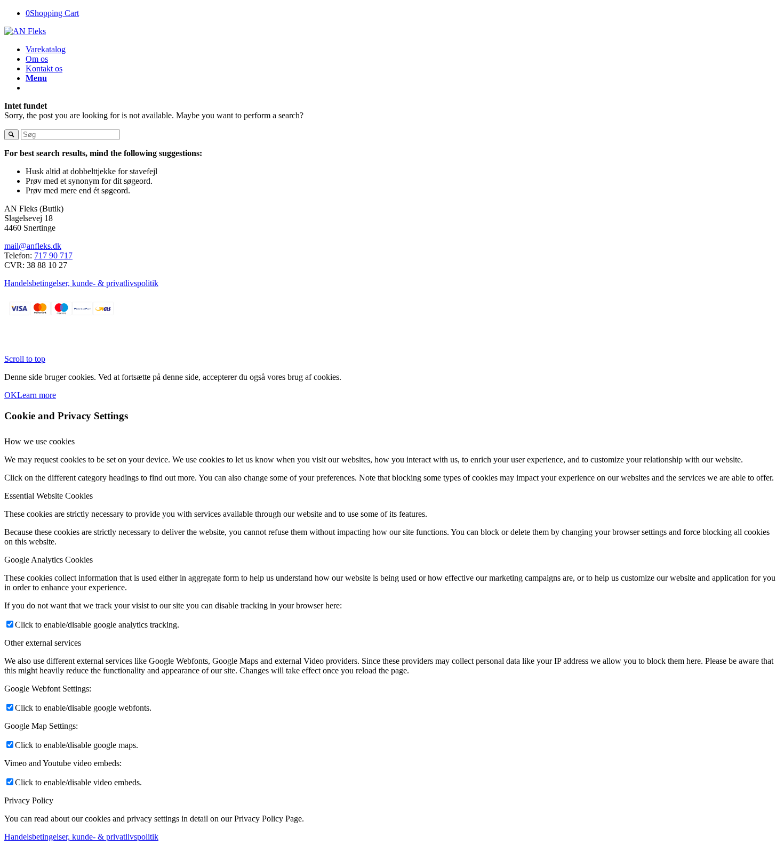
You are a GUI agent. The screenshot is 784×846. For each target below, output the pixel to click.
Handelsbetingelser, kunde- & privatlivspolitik (81, 283)
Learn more (36, 395)
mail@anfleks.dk (32, 245)
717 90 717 (53, 255)
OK (10, 395)
